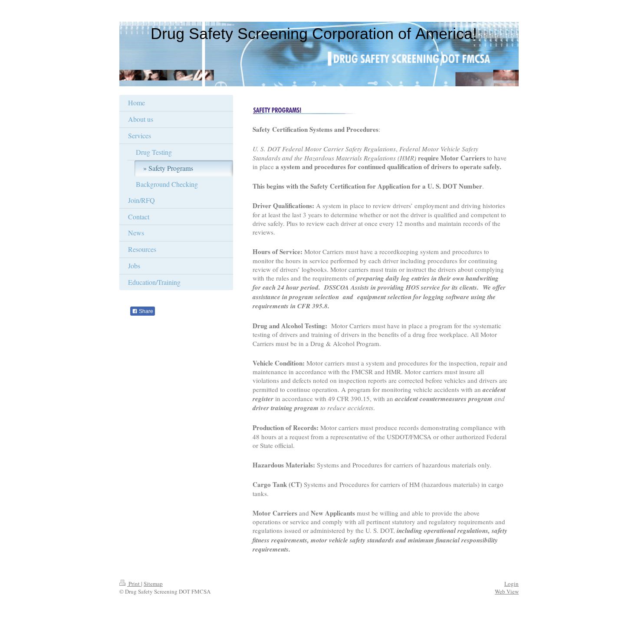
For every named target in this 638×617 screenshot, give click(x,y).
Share (145, 311)
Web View (507, 591)
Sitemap (153, 584)
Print (134, 584)
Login (511, 584)
